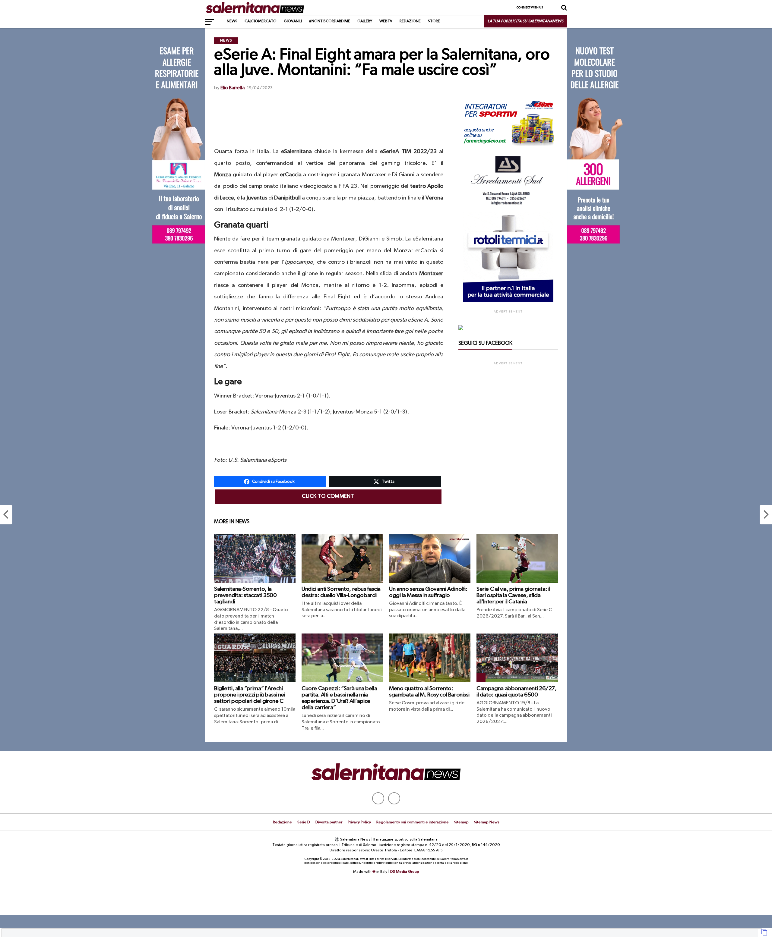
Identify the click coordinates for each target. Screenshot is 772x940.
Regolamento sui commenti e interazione (412, 822)
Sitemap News (486, 822)
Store (434, 21)
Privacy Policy (359, 822)
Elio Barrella (232, 88)
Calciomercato (261, 21)
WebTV (385, 21)
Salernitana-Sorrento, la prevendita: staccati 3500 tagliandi (245, 595)
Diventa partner (328, 822)
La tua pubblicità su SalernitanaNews (525, 21)
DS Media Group (404, 872)
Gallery (364, 21)
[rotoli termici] (508, 301)
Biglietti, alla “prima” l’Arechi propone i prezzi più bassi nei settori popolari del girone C (249, 695)
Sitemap (461, 822)
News (232, 21)
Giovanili (293, 21)
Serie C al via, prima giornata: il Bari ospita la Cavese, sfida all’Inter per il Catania (513, 595)
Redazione (410, 21)
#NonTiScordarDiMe (329, 21)
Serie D (303, 822)
